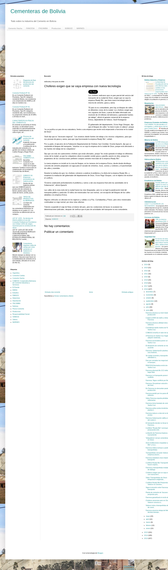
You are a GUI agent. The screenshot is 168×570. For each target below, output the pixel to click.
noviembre (150, 295)
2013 (146, 538)
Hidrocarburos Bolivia (153, 159)
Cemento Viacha (15, 28)
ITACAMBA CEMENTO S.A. (28, 157)
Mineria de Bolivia (151, 140)
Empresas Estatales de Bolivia (156, 122)
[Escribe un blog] (73, 216)
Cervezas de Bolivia (152, 217)
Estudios (15, 293)
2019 (146, 280)
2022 (146, 271)
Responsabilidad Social (21, 314)
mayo (148, 516)
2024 (146, 265)
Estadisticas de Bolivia (153, 181)
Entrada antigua (127, 292)
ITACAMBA (43, 28)
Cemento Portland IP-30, (21, 93)
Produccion (56, 28)
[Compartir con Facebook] (78, 216)
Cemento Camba (18, 276)
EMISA (14, 290)
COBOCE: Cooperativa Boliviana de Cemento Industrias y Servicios (24, 283)
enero (148, 528)
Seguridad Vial (150, 237)
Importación (16, 301)
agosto (148, 304)
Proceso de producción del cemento (28, 138)
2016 (146, 289)
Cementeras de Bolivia (37, 11)
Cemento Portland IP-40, (21, 107)
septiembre (150, 301)
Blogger (100, 553)
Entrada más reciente (52, 292)
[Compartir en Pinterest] (81, 216)
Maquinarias (149, 103)
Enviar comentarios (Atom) (63, 296)
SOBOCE (69, 28)
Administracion (150, 202)
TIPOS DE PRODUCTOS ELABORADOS (28, 199)
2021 (146, 274)
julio (147, 307)
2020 (146, 277)
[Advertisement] (89, 53)
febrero (148, 525)
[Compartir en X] (76, 216)
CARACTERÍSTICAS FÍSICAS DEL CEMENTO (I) (23, 121)
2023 (146, 268)
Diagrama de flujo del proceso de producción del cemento (29, 83)
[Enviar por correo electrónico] (71, 216)
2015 (146, 532)
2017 (146, 286)
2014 (146, 535)
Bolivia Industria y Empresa (155, 80)
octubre (149, 298)
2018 (146, 283)
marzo (148, 522)
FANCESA (30, 28)
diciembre (149, 292)
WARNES (80, 28)
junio (148, 310)
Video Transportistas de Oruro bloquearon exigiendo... (156, 478)
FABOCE (15, 295)
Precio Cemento (18, 309)
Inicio (91, 292)
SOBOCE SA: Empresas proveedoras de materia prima (29, 178)
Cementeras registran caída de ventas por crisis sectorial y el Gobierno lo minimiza (29, 248)
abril (147, 519)
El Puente (15, 287)
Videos (14, 319)
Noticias (15, 306)
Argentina (15, 273)
